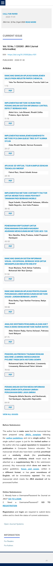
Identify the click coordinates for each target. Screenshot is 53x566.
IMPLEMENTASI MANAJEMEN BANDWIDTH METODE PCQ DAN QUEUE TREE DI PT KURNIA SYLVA (26, 138)
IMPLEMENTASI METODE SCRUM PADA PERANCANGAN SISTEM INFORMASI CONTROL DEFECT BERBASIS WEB (26, 105)
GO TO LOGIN (15, 499)
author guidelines (14, 438)
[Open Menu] (2, 2)
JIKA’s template (33, 434)
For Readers (9, 541)
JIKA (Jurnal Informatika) (19, 3)
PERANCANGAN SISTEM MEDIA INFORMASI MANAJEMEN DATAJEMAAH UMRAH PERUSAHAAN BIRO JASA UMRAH (25, 389)
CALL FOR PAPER (10, 14)
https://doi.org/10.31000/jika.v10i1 (22, 54)
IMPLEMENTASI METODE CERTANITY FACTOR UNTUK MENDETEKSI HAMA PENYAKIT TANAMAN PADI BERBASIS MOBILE (26, 196)
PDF (10, 90)
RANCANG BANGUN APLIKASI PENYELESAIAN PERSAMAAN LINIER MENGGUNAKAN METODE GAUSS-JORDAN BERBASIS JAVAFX (26, 294)
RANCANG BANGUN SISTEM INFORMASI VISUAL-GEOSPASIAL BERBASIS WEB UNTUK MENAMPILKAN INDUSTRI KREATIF (25, 261)
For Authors (8, 545)
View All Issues (10, 414)
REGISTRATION (10, 506)
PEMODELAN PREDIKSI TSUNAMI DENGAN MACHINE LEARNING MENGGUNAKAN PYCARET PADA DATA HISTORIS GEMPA (24, 357)
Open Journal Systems (14, 524)
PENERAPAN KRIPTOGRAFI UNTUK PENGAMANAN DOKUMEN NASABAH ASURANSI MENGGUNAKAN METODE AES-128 (26, 228)
